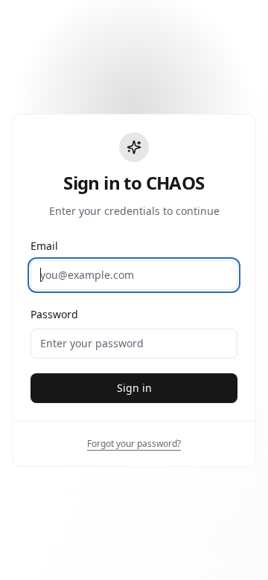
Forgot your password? (134, 443)
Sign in (134, 388)
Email (44, 246)
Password (54, 314)
